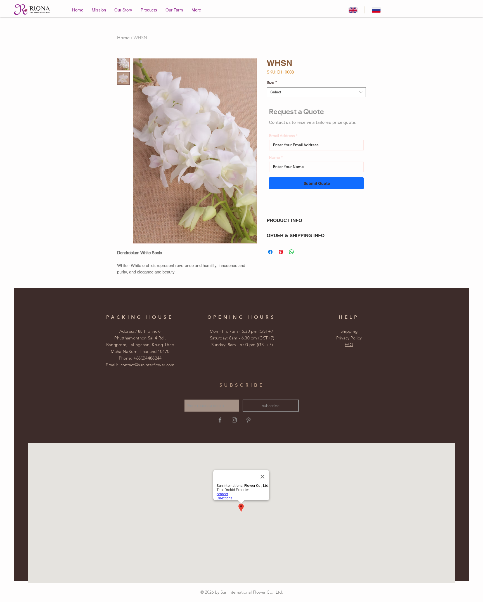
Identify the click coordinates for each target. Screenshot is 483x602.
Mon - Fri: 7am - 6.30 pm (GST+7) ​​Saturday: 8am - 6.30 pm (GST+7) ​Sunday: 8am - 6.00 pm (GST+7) (242, 338)
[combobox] (316, 92)
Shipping (348, 331)
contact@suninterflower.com (147, 364)
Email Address (282, 136)
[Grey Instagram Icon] (234, 420)
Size (272, 82)
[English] (353, 9)
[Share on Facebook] (270, 252)
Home (123, 37)
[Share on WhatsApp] (291, 252)
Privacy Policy (349, 338)
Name (274, 157)
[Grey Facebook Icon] (220, 420)
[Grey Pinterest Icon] (248, 420)
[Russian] (376, 9)
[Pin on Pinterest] (281, 252)
